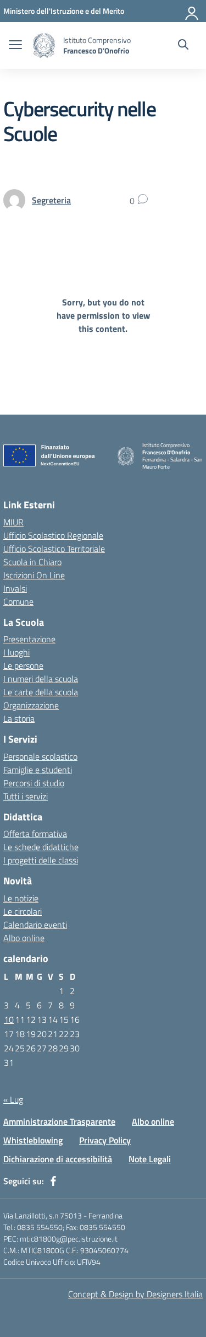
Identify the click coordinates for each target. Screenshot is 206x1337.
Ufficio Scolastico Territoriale (54, 548)
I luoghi (16, 652)
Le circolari (22, 911)
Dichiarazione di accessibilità (57, 1159)
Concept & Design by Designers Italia (135, 1294)
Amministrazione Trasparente (59, 1121)
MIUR (13, 522)
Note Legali (150, 1159)
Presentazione (29, 639)
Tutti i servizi (25, 796)
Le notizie (20, 898)
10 (9, 1019)
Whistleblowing (33, 1140)
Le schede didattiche (41, 846)
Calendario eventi (35, 924)
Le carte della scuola (40, 692)
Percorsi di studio (33, 783)
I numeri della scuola (40, 678)
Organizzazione (31, 705)
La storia (19, 718)
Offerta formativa (35, 833)
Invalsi (15, 588)
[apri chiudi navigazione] (15, 45)
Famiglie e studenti (37, 769)
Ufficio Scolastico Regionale (53, 535)
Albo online (23, 937)
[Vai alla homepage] (44, 45)
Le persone (23, 665)
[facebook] (53, 1181)
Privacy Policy (105, 1140)
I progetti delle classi (40, 860)
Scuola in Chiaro (32, 561)
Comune (18, 601)
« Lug (13, 1099)
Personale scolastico (40, 756)
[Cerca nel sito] (183, 46)
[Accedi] (192, 11)
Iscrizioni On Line (34, 575)
